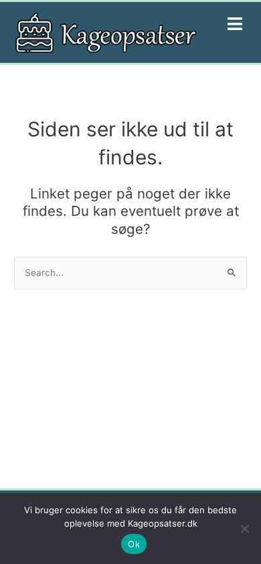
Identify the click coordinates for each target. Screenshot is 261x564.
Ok (134, 544)
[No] (244, 528)
